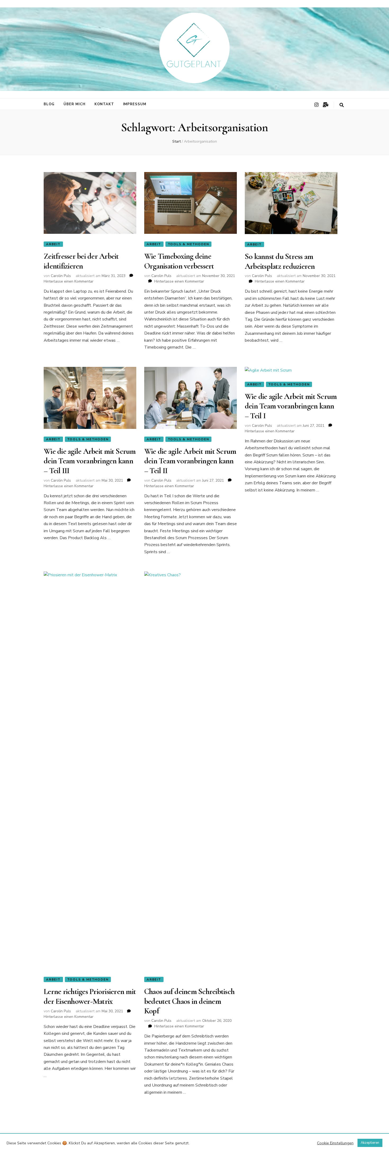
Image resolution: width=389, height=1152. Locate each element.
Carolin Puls (61, 275)
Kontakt (104, 104)
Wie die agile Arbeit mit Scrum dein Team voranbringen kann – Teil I (291, 406)
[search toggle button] (342, 105)
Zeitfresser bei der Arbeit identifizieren (81, 261)
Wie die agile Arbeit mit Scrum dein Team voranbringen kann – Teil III (90, 461)
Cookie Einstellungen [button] (335, 1143)
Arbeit (53, 244)
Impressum (135, 104)
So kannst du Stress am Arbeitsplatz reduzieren (280, 261)
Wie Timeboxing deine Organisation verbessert (179, 261)
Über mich (74, 104)
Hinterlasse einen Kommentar (68, 281)
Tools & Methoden (188, 244)
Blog (49, 104)
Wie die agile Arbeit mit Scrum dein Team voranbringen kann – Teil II (190, 461)
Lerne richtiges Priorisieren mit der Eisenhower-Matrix (90, 996)
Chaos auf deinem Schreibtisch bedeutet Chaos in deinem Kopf (189, 1001)
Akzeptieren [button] (370, 1142)
